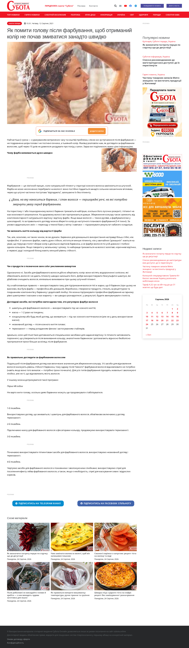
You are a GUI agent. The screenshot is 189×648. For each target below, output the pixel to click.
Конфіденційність (15, 642)
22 (172, 320)
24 (147, 324)
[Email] (120, 5)
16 (177, 316)
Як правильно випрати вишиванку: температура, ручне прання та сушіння (70, 593)
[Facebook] (130, 5)
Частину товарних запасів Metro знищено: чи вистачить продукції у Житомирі (162, 80)
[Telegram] (135, 5)
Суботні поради (159, 41)
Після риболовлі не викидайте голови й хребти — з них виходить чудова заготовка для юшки (26, 595)
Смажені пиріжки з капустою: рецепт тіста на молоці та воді (115, 554)
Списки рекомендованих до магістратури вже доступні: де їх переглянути (161, 62)
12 (157, 316)
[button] (115, 6)
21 (167, 320)
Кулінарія (147, 41)
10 (147, 316)
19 (157, 320)
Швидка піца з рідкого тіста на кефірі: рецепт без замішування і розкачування (114, 593)
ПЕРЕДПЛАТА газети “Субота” (59, 6)
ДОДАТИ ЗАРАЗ (97, 131)
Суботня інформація (152, 56)
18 (152, 320)
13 (162, 316)
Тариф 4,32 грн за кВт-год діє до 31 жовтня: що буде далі (159, 286)
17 (147, 320)
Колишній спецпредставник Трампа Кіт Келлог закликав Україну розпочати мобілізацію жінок (161, 278)
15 (172, 316)
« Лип (148, 334)
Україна (171, 41)
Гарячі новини (149, 74)
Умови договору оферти (18, 639)
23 (177, 320)
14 (167, 316)
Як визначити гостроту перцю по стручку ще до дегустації (27, 554)
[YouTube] (125, 5)
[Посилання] (18, 6)
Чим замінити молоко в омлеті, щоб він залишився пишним (70, 554)
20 (162, 320)
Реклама (81, 6)
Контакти (93, 6)
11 (152, 316)
